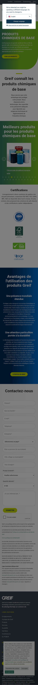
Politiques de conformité (8, 682)
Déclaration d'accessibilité (15, 684)
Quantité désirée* (8, 481)
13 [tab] (4, 180)
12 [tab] (35, 177)
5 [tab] (15, 177)
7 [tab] (20, 177)
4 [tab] (12, 177)
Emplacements (27, 1)
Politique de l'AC (21, 676)
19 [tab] (22, 180)
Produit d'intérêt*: (8, 470)
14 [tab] (7, 180)
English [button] (13, 16)
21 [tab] (28, 180)
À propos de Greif (7, 619)
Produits (4, 622)
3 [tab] (9, 177)
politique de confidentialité (9, 676)
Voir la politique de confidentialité (11, 538)
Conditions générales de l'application (23, 680)
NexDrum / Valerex (19, 170)
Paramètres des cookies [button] (12, 668)
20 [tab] (25, 180)
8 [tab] (23, 177)
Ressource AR (26, 684)
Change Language (19, 21)
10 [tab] (29, 177)
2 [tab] (6, 177)
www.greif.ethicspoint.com (9, 575)
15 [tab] (10, 180)
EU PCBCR (5, 637)
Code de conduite (20, 682)
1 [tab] (3, 177)
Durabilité (5, 628)
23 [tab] (34, 180)
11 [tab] (32, 177)
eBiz (27, 682)
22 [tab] (31, 180)
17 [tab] (16, 180)
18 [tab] (19, 180)
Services (4, 625)
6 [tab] (18, 177)
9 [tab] (26, 177)
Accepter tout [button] (9, 672)
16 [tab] (13, 180)
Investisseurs (17, 1)
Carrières (10, 1)
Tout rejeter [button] (24, 668)
